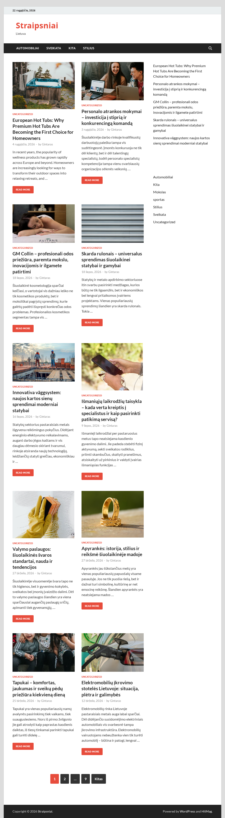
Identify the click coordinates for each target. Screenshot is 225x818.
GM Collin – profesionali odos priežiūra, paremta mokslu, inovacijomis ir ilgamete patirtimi (177, 107)
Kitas (99, 779)
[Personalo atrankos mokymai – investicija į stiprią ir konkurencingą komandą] (113, 81)
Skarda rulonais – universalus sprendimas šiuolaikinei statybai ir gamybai (112, 259)
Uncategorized (23, 114)
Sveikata (53, 48)
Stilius (88, 48)
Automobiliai (27, 48)
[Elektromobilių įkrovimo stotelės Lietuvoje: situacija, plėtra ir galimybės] (113, 652)
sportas (159, 199)
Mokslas (159, 192)
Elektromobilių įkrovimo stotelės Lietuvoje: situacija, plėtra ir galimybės (110, 688)
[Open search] (210, 48)
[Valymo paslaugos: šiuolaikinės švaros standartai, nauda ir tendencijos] (44, 514)
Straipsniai (37, 25)
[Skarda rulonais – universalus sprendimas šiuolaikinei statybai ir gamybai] (113, 223)
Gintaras (47, 144)
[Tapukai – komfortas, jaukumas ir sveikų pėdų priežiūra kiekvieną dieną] (44, 652)
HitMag (206, 811)
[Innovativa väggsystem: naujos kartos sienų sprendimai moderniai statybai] (44, 362)
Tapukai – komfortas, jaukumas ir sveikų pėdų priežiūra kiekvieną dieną (39, 688)
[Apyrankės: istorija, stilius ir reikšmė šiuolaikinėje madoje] (113, 514)
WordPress (187, 811)
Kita (72, 48)
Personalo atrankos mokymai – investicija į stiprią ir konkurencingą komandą (112, 117)
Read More (21, 188)
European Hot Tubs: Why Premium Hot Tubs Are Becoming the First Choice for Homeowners (179, 71)
